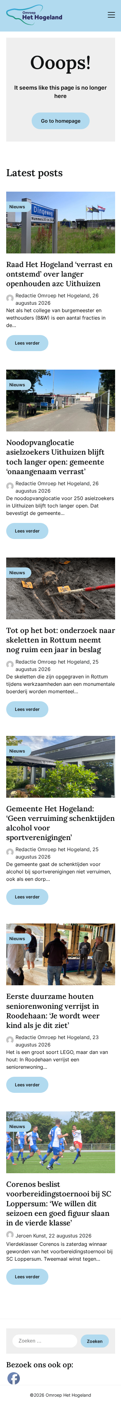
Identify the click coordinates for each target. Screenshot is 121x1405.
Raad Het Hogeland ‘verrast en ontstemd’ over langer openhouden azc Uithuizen (59, 274)
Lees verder (27, 343)
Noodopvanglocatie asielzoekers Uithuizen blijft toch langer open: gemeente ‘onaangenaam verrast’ (55, 457)
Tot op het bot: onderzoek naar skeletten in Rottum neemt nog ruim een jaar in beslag (60, 640)
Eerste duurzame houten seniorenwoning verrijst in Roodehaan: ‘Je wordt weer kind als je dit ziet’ (53, 1010)
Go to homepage (60, 121)
